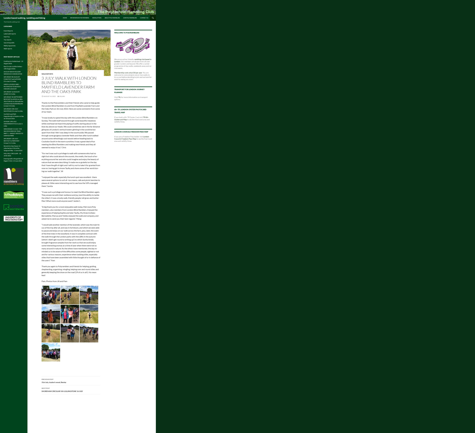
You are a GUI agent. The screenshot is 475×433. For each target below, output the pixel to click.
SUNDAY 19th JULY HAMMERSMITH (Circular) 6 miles (13, 124)
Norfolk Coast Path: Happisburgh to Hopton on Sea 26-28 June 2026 (14, 116)
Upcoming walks (9, 43)
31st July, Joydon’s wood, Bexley (54, 380)
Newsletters (96, 18)
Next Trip (7, 37)
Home (65, 18)
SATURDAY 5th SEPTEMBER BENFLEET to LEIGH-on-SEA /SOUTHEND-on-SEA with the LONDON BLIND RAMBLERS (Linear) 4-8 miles (13, 101)
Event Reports (8, 31)
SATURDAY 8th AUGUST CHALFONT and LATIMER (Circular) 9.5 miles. (12, 79)
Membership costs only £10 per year (128, 73)
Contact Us (144, 18)
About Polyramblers (112, 18)
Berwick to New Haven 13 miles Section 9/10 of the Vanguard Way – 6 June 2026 (13, 148)
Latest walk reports (10, 34)
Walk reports (47, 74)
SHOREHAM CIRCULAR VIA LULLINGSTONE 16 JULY (62, 389)
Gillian (62, 96)
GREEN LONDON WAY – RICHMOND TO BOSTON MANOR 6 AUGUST (12, 86)
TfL (119, 97)
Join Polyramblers (130, 18)
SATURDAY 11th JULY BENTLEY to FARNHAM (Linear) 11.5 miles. (11, 141)
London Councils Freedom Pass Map (131, 138)
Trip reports (7, 40)
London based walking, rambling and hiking (24, 17)
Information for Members (79, 18)
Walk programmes (9, 46)
